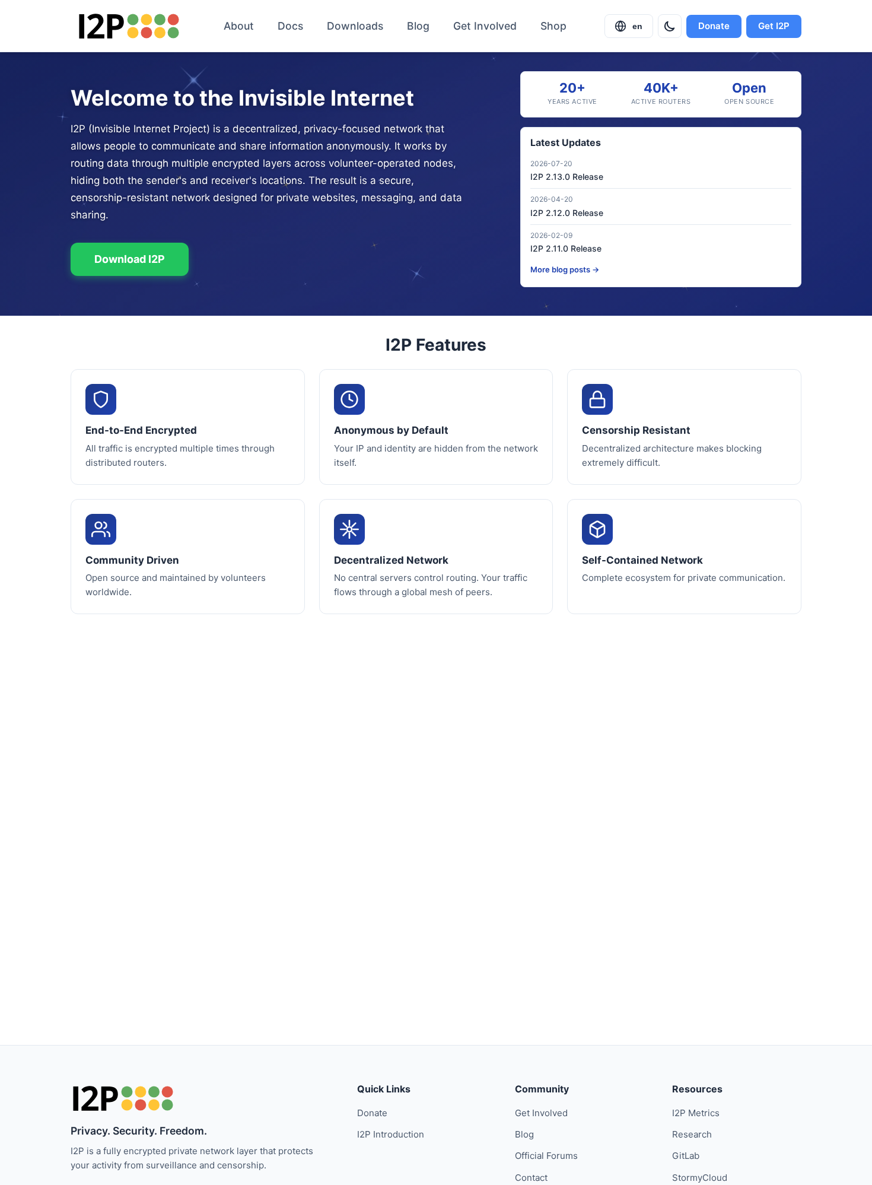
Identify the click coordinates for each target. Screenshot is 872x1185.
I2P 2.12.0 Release (566, 213)
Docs (290, 26)
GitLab (685, 1155)
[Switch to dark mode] (670, 26)
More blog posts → (564, 269)
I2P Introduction (390, 1134)
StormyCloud (699, 1177)
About (239, 26)
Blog (418, 26)
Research (692, 1134)
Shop (553, 26)
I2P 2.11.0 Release (566, 248)
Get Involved (485, 26)
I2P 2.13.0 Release (566, 176)
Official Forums (546, 1155)
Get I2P (774, 25)
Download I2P (129, 259)
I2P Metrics (696, 1113)
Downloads (355, 26)
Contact (531, 1177)
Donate (714, 25)
